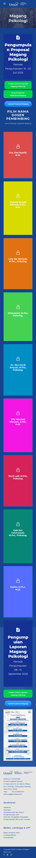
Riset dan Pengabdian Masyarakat (16, 817)
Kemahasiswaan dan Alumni (14, 812)
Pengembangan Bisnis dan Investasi (17, 819)
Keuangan (7, 810)
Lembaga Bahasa (10, 835)
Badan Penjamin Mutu (12, 833)
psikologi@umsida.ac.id (13, 794)
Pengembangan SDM (11, 815)
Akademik (7, 807)
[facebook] (4, 854)
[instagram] (11, 854)
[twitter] (7, 854)
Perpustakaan (9, 837)
